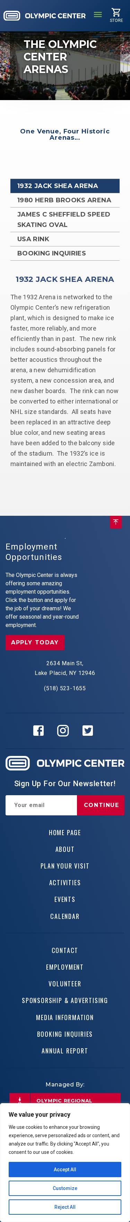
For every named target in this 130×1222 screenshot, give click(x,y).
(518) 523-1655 (65, 688)
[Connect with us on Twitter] (89, 731)
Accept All (65, 1169)
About (65, 849)
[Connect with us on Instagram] (65, 731)
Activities (65, 882)
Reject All (65, 1207)
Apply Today (35, 642)
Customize (65, 1188)
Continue (101, 805)
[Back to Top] (116, 522)
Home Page (65, 832)
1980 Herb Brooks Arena (64, 200)
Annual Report (65, 1050)
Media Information (65, 1017)
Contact (65, 950)
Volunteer (65, 983)
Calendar (64, 916)
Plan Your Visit (65, 865)
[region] (65, 1162)
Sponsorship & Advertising (65, 1000)
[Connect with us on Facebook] (40, 731)
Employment (65, 966)
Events (65, 899)
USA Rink (33, 239)
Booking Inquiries (51, 253)
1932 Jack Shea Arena (57, 186)
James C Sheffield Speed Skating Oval (63, 220)
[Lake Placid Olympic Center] (44, 16)
